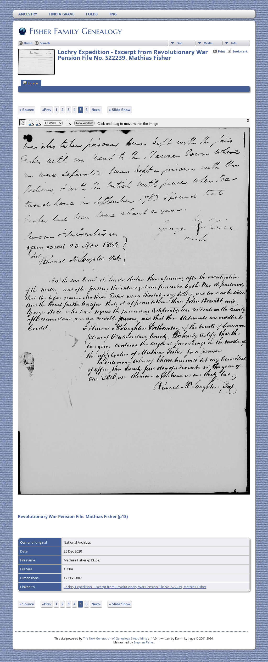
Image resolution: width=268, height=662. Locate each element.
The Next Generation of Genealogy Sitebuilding (115, 638)
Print (221, 51)
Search (45, 43)
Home (28, 43)
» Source (26, 110)
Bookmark (240, 51)
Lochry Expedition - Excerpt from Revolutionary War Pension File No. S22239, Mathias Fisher (135, 586)
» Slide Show (119, 110)
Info (234, 43)
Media (208, 43)
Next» (96, 110)
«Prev (46, 110)
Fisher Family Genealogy (76, 31)
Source (33, 83)
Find (179, 43)
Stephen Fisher (144, 642)
